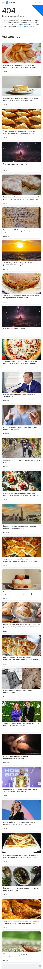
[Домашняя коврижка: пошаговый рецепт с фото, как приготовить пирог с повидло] (21, 848)
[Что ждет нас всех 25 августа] (21, 157)
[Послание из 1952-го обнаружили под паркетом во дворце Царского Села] (21, 222)
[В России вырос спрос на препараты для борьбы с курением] (21, 420)
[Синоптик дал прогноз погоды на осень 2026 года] (21, 453)
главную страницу (26, 26)
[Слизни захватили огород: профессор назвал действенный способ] (21, 946)
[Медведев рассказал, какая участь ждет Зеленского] (21, 387)
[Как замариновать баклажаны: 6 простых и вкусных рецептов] (21, 881)
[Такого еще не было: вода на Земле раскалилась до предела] (21, 255)
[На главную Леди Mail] (11, 2)
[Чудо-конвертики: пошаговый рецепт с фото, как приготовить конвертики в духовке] (21, 124)
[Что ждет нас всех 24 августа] (21, 321)
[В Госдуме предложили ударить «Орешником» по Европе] (21, 749)
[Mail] (7, 2)
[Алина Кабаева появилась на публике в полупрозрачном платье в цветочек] (21, 815)
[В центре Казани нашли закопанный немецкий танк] (21, 683)
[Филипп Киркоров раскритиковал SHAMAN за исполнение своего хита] (21, 782)
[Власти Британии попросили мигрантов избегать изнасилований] (21, 519)
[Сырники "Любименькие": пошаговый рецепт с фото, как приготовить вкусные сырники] (21, 58)
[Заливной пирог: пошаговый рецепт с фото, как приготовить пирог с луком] (21, 288)
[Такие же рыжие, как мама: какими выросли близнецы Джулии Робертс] (21, 716)
